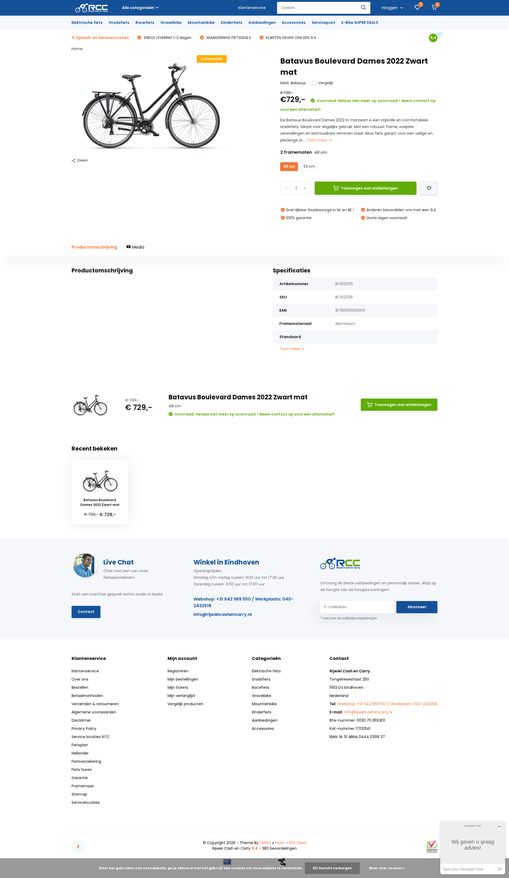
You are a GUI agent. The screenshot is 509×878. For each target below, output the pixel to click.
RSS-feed (297, 842)
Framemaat (83, 786)
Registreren (178, 671)
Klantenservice (252, 7)
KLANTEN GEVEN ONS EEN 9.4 (290, 37)
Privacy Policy (84, 728)
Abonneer (417, 607)
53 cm (309, 166)
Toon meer (317, 140)
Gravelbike (171, 22)
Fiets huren (82, 769)
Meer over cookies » (387, 868)
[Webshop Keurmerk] (432, 846)
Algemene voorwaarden (94, 712)
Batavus (298, 83)
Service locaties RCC (91, 736)
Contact (86, 611)
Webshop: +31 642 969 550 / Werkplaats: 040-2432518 (243, 602)
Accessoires (294, 22)
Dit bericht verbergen (332, 868)
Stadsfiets (119, 22)
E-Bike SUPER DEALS (359, 22)
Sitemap (79, 794)
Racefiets (144, 22)
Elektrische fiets (87, 22)
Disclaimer (81, 720)
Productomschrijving (94, 247)
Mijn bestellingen (183, 679)
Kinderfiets (231, 22)
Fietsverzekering (86, 761)
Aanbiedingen (262, 22)
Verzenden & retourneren (95, 704)
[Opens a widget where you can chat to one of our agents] (472, 847)
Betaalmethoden (87, 695)
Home (77, 48)
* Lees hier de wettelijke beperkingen (348, 618)
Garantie (80, 777)
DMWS (265, 842)
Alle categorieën (138, 7)
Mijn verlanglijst (181, 695)
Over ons (80, 679)
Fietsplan (80, 745)
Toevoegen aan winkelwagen (369, 188)
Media (137, 247)
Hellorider (80, 753)
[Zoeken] (363, 8)
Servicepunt (323, 22)
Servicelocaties (86, 802)
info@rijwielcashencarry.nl (223, 614)
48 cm (289, 166)
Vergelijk (325, 83)
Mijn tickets (178, 687)
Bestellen (80, 687)
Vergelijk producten (185, 704)
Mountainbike (201, 22)
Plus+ (280, 842)
